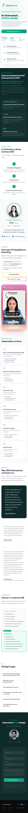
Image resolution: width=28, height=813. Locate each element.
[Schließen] (24, 288)
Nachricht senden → (14, 780)
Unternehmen (6, 761)
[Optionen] (22, 288)
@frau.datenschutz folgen (14, 279)
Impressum (3, 807)
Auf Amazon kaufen (14, 274)
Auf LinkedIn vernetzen (19, 236)
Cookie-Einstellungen (20, 807)
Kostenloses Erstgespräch (13, 31)
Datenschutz (10, 807)
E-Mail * (5, 756)
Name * (5, 750)
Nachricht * (6, 767)
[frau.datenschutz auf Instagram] (25, 804)
